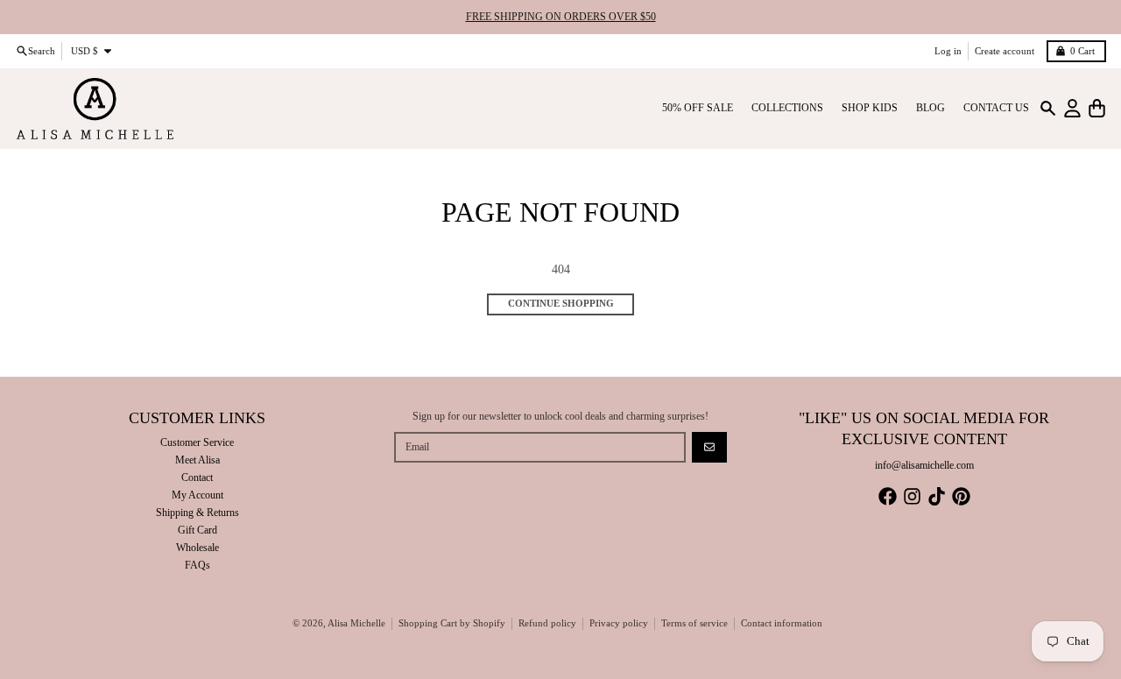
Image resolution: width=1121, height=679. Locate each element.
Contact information (781, 623)
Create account (1004, 50)
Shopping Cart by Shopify (451, 623)
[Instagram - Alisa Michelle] (912, 496)
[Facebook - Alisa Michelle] (887, 496)
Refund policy (547, 623)
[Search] (1048, 108)
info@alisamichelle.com (924, 465)
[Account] (1072, 108)
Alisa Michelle (356, 623)
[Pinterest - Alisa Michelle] (961, 496)
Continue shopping (561, 303)
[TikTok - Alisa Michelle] (936, 496)
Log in (948, 50)
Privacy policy (618, 623)
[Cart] (1097, 108)
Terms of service (694, 623)
